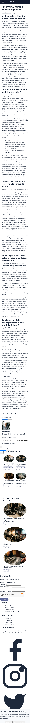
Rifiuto (14, 722)
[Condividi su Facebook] (3, 413)
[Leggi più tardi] (15, 413)
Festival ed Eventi (6, 13)
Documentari (8, 606)
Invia (3, 421)
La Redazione (8, 620)
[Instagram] (15, 688)
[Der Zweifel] (15, 2)
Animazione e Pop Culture (12, 611)
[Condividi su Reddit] (11, 413)
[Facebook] (15, 662)
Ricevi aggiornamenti (22, 440)
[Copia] (7, 413)
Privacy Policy (8, 622)
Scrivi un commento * (6, 591)
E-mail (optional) (4, 586)
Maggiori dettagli (4, 718)
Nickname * (3, 585)
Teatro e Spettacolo (10, 608)
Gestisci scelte (21, 722)
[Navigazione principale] (2, 2)
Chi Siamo (8, 618)
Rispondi (4, 599)
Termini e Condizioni (10, 624)
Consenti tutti (8, 722)
